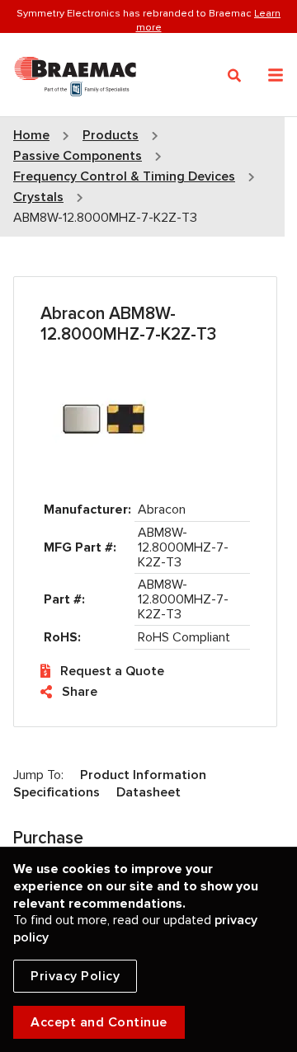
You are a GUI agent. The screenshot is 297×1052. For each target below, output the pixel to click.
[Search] (234, 75)
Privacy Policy (75, 976)
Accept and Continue (99, 1022)
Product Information (143, 775)
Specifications (56, 792)
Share (79, 691)
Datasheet (148, 792)
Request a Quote (112, 671)
